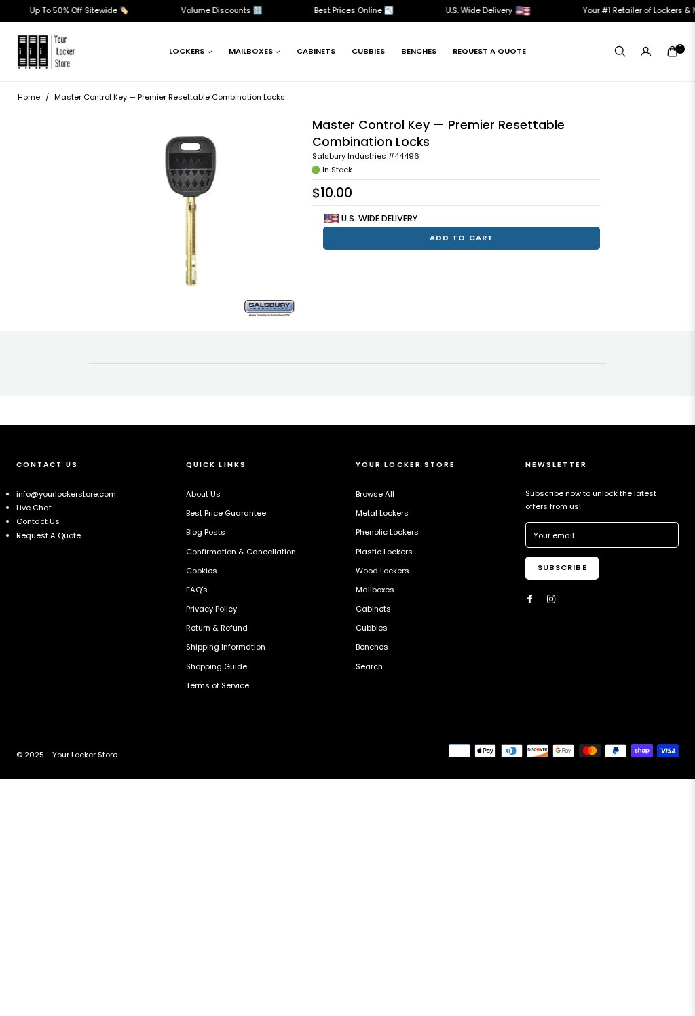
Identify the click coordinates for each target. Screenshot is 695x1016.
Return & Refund (217, 627)
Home (29, 97)
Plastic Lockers (384, 551)
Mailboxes (375, 589)
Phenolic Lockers (387, 532)
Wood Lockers (382, 570)
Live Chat (34, 507)
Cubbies (372, 627)
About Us (203, 494)
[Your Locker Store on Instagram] (551, 599)
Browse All (375, 494)
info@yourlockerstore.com (66, 494)
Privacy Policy (211, 608)
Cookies (201, 570)
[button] (620, 51)
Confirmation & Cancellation (241, 551)
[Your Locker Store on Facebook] (529, 599)
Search (369, 666)
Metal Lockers (382, 513)
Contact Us (38, 521)
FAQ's (197, 589)
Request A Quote (48, 535)
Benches (372, 646)
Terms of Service (217, 685)
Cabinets (373, 608)
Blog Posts (205, 532)
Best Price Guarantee (226, 513)
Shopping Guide (216, 666)
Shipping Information (225, 646)
